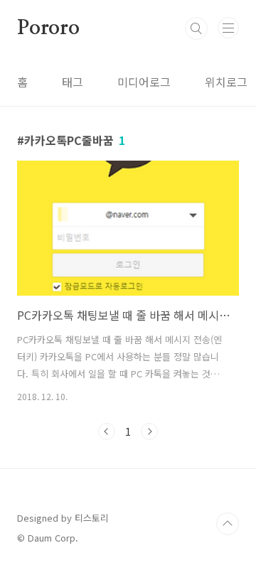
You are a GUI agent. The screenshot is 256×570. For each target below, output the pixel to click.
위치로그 (226, 81)
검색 (196, 28)
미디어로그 (144, 81)
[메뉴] (228, 27)
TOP (227, 523)
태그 (72, 81)
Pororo (48, 28)
